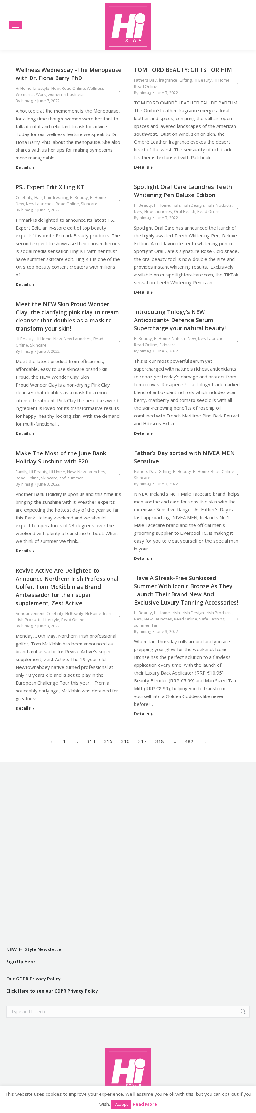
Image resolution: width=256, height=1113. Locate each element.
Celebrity (24, 197)
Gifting (185, 80)
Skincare (89, 203)
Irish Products (219, 205)
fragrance (168, 80)
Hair (38, 197)
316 (125, 741)
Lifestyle (41, 88)
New (55, 88)
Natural (179, 338)
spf (62, 478)
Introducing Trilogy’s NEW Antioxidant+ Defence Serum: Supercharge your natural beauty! (180, 320)
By (24, 101)
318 (159, 741)
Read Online (73, 88)
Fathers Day (145, 80)
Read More (145, 1104)
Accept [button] (121, 1104)
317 (142, 741)
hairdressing (56, 197)
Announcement (30, 613)
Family (21, 471)
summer (75, 478)
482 (189, 741)
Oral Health (184, 211)
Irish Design (193, 205)
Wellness (95, 88)
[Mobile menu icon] (15, 25)
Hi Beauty (203, 80)
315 (108, 741)
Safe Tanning (211, 619)
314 (91, 741)
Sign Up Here (20, 961)
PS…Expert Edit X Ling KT (50, 187)
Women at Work (31, 94)
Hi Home (24, 88)
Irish (176, 205)
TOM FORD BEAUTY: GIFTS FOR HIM (183, 69)
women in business (66, 94)
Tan (155, 625)
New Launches (158, 211)
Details (23, 167)
